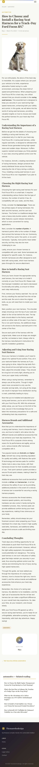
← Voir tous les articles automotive (14, 661)
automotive (11, 6)
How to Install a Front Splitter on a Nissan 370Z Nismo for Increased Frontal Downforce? (19, 705)
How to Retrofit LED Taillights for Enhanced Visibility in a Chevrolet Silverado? (19, 711)
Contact (4, 755)
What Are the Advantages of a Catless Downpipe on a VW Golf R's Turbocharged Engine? (18, 697)
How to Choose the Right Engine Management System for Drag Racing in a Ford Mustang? (19, 684)
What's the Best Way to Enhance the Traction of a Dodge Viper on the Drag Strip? (18, 690)
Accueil (4, 6)
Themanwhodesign (15, 728)
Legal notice (5, 752)
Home (3, 742)
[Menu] (35, 1)
